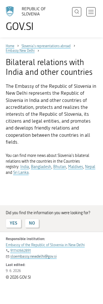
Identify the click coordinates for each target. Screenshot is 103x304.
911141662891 (20, 250)
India (24, 166)
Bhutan (59, 166)
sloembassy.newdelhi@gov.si (33, 256)
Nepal (90, 166)
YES (13, 223)
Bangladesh (41, 166)
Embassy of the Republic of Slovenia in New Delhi (45, 245)
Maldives (75, 166)
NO (32, 223)
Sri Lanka (21, 172)
